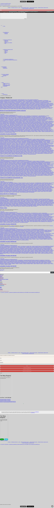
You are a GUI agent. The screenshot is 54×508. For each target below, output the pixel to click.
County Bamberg (22, 103)
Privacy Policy (6, 41)
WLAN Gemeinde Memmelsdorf (14, 131)
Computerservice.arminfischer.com (4, 11)
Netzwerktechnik (43, 125)
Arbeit (29, 118)
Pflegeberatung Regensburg (43, 127)
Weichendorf (24, 108)
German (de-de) (24, 122)
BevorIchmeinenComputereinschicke (20, 184)
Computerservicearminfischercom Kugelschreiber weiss (11, 177)
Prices (5, 43)
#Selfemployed (2, 142)
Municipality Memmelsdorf (10, 125)
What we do (6, 40)
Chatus (4, 60)
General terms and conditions (8, 42)
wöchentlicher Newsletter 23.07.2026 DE (5, 400)
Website (22, 152)
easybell (1, 217)
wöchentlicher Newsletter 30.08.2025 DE (8, 224)
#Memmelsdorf (29, 141)
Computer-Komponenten (11, 119)
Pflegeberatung (33, 126)
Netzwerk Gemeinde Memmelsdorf (31, 125)
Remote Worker (47, 150)
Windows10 (47, 130)
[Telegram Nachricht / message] (33, 7)
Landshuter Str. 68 (14, 188)
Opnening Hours (25, 126)
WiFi (34, 108)
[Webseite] (9, 7)
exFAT (35, 186)
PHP (16, 150)
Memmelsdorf (35, 105)
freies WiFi (50, 121)
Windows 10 (42, 108)
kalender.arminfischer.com (6, 85)
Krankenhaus (49, 147)
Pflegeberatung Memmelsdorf (36, 127)
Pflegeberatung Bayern (18, 218)
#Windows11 (13, 101)
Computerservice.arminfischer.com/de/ (8, 49)
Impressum (6, 52)
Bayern (39, 118)
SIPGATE (33, 219)
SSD (45, 151)
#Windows (9, 142)
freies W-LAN (47, 121)
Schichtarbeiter (18, 151)
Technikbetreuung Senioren (3, 107)
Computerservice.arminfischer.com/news (5, 4)
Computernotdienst (17, 102)
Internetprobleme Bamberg (6, 123)
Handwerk (24, 146)
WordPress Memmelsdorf (16, 222)
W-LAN (47, 107)
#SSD (46, 117)
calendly (6, 439)
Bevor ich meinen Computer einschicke (10, 184)
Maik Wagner (46, 188)
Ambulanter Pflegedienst (3, 143)
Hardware (25, 234)
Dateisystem (14, 186)
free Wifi (40, 121)
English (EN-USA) (43, 103)
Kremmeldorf (28, 104)
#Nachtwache (44, 141)
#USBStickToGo (16, 183)
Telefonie (37, 107)
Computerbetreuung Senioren (37, 101)
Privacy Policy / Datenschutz (5, 74)
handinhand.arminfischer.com (38, 122)
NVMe (19, 149)
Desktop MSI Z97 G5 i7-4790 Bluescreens (8, 193)
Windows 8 (13, 153)
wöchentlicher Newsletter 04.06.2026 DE (8, 133)
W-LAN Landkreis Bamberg (12, 108)
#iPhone (19, 246)
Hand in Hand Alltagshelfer (30, 122)
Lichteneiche (9, 105)
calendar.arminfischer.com (6, 83)
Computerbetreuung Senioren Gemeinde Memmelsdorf (29, 119)
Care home (13, 143)
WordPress (33, 131)
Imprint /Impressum (4, 66)
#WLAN (20, 142)
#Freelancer (18, 140)
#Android (26, 100)
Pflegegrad (49, 127)
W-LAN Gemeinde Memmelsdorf (4, 108)
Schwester (28, 151)
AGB (5, 51)
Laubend (52, 104)
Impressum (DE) (5, 68)
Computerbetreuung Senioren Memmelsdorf (9, 102)
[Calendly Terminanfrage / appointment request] (28, 8)
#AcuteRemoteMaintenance (6, 100)
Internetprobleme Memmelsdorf (43, 147)
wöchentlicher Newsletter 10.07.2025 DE (8, 266)
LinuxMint (20, 105)
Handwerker (27, 146)
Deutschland (16, 121)
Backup (31, 118)
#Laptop (32, 117)
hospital (39, 146)
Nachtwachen (1, 149)
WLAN (1, 131)
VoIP (49, 129)
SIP (31, 219)
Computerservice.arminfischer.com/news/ (14, 103)
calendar (3, 82)
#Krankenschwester (18, 141)
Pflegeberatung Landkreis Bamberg (17, 127)
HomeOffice (49, 122)
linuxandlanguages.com (38, 188)
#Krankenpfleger (13, 141)
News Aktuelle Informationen (49, 125)
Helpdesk (43, 122)
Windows (37, 108)
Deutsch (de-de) (50, 120)
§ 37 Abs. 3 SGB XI (5, 115)
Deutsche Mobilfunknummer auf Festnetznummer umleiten (7, 121)
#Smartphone (5, 101)
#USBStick (49, 117)
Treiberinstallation (7, 205)
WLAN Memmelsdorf (29, 131)
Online (32, 236)
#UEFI (9, 183)
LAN (8, 124)
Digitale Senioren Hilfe (43, 144)
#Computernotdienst (2, 116)
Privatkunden (28, 150)
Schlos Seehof (7, 128)
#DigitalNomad (2, 140)
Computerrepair (23, 102)
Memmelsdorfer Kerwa (33, 235)
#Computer (47, 115)
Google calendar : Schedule (6, 84)
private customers (19, 150)
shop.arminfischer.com (6, 32)
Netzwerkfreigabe (38, 125)
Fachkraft (30, 121)
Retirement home (2, 151)
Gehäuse (48, 186)
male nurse (50, 148)
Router (6, 151)
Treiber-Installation (2, 205)
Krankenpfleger (2, 148)
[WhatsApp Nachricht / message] (24, 7)
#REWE (40, 117)
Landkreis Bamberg (37, 104)
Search (52, 272)
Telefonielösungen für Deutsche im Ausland (39, 129)
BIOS (26, 184)
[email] (19, 7)
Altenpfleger (51, 142)
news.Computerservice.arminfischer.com (8, 59)
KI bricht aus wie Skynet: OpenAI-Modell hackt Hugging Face (8, 401)
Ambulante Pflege (14, 118)
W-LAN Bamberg (50, 107)
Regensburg (32, 150)
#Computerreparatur (40, 100)
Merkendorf (50, 105)
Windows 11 (36, 130)
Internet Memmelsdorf (17, 104)
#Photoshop (37, 117)
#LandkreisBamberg (23, 141)
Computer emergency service (29, 101)
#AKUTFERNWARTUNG (21, 100)
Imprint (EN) (4, 67)
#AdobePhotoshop (28, 115)
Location (3, 93)
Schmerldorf (27, 106)
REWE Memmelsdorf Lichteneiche (8, 106)
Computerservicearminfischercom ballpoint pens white (11, 155)
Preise (1, 287)
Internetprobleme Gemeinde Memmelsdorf (22, 123)
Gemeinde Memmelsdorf (5, 122)
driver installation (28, 186)
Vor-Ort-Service (43, 107)
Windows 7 (9, 153)
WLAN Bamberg (7, 131)
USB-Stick (46, 129)
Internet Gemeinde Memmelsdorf (44, 146)
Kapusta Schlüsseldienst (43, 187)
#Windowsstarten (32, 183)
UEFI (47, 191)
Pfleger (14, 150)
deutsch (47, 120)
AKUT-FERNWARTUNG (18, 101)
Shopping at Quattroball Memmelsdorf (41, 106)
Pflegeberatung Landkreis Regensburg (27, 127)
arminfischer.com (5, 94)
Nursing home (16, 149)
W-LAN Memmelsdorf (19, 108)
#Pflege (34, 117)
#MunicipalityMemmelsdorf (38, 141)
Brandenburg (46, 118)
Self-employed (39, 151)
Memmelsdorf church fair (26, 235)
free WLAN (43, 121)
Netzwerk (25, 125)
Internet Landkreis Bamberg (3, 104)
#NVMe (1, 183)
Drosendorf (30, 103)
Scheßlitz (20, 106)
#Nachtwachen (49, 141)
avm (25, 261)
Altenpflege (6, 118)
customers (26, 144)
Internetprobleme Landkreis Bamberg (43, 123)
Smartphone (48, 106)
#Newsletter (51, 225)
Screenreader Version (30, 1)
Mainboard (49, 188)
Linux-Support (44, 148)
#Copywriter (51, 139)
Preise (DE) (6, 33)
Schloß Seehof (16, 128)
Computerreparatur (31, 102)
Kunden (14, 148)
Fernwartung (47, 103)
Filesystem (45, 186)
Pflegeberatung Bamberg (45, 126)
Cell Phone (34, 231)
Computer (24, 101)
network (22, 125)
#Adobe (24, 115)
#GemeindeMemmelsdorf (20, 117)
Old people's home (22, 149)
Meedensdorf (24, 105)
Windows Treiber (3, 207)
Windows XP (21, 153)
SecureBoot (38, 128)
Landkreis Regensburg (43, 104)
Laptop (50, 104)
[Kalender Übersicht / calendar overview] (42, 7)
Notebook (12, 126)
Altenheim (45, 142)
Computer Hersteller (44, 184)
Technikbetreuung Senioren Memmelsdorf (26, 107)
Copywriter (12, 144)
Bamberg (34, 118)
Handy (31, 146)
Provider (12, 219)
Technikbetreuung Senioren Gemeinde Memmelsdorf (14, 107)
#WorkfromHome (23, 142)
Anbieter (51, 214)
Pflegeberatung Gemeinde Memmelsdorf (7, 127)
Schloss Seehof (23, 106)
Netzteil (48, 189)
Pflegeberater (29, 126)
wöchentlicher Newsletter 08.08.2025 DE (8, 241)
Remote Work (39, 150)
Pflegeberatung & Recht (39, 126)
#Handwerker (6, 141)
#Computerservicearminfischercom (42, 116)
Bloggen (43, 118)
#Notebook (52, 141)
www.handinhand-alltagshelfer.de (8, 132)
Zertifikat (14, 132)
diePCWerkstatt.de (23, 186)
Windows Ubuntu (17, 153)
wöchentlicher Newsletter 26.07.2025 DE (8, 255)
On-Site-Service (16, 126)
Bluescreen (29, 184)
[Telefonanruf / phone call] (14, 7)
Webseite (16, 152)
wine (31, 153)
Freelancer (29, 145)
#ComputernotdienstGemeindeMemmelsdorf (11, 116)
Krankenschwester (6, 148)
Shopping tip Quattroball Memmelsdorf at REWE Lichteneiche (13, 110)
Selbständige (35, 151)
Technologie (33, 107)
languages (47, 104)
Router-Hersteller (2, 263)
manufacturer (1, 189)
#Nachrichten (22, 226)
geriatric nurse (5, 146)
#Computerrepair (30, 100)
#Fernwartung (11, 117)
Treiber (52, 204)
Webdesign (10, 152)
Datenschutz (4, 75)
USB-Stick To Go (46, 251)
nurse (13, 149)
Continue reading (2, 114)
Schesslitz (14, 106)
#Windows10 (9, 101)
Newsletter (9, 126)
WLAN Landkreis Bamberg (21, 131)
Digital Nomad (30, 144)
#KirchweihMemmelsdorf (21, 230)
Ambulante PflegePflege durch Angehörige (22, 118)
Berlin (41, 118)
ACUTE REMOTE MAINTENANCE (31, 142)
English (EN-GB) (38, 103)
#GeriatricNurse (2, 141)
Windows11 (50, 130)
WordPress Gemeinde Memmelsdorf (46, 131)
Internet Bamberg (34, 234)
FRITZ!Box (35, 145)
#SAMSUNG (1, 101)
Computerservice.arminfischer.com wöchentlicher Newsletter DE (17, 120)
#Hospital (9, 141)
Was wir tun (6, 50)
